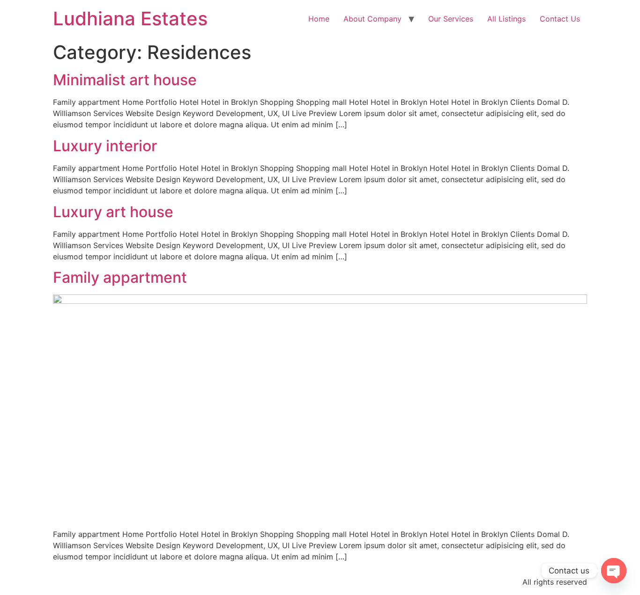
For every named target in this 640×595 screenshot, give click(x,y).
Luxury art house (113, 212)
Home (318, 18)
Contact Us (560, 18)
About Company (372, 18)
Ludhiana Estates (130, 18)
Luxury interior (105, 146)
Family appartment (120, 277)
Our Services (450, 18)
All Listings (506, 18)
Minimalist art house (125, 80)
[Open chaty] (613, 570)
